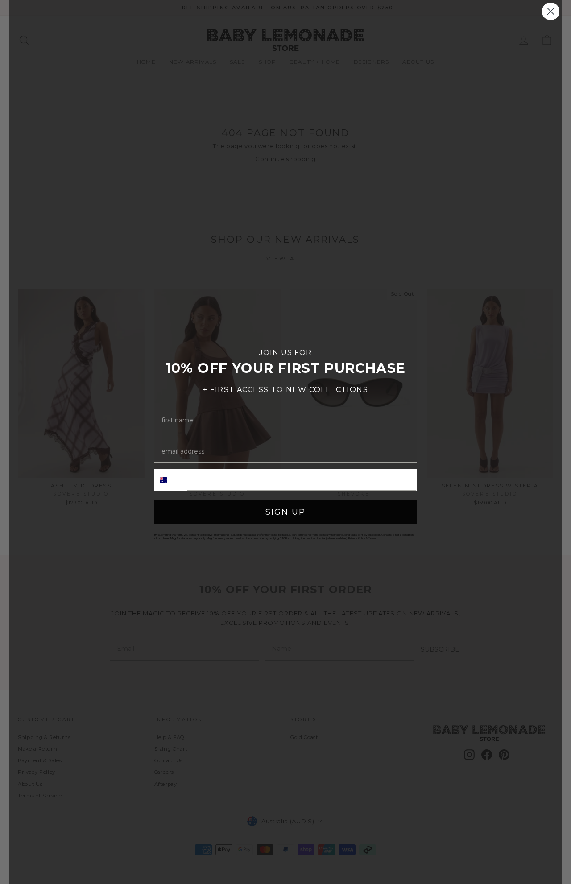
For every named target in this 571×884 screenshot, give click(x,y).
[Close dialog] (551, 11)
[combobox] (171, 480)
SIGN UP (285, 512)
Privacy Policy (356, 538)
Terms (372, 538)
